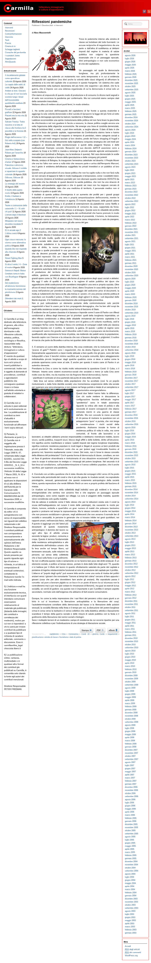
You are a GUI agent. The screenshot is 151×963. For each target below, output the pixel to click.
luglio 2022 (129, 207)
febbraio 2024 (130, 148)
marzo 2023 (130, 182)
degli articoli (132, 949)
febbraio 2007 (130, 781)
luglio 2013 (129, 542)
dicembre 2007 (131, 750)
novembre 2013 (131, 530)
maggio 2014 (130, 511)
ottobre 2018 (130, 347)
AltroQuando (10, 62)
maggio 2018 (130, 362)
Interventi (59, 25)
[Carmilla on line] (75, 8)
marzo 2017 (130, 406)
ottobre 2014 (130, 496)
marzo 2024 (130, 145)
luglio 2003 (129, 914)
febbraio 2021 (130, 260)
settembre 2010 (131, 647)
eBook (112, 630)
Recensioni (9, 31)
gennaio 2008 (130, 747)
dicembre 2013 (131, 527)
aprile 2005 (129, 849)
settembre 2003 (131, 908)
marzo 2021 (130, 257)
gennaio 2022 (130, 226)
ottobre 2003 (130, 905)
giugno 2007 (130, 768)
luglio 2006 (129, 802)
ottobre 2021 (130, 235)
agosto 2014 (130, 502)
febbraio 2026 (130, 74)
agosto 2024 (130, 130)
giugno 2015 (130, 471)
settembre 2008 (131, 722)
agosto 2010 (130, 651)
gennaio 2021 (130, 263)
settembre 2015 (131, 461)
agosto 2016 (130, 427)
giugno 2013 (130, 545)
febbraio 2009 (130, 706)
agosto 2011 (130, 613)
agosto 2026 (130, 55)
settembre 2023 (131, 164)
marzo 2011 (130, 629)
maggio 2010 (130, 660)
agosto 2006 (130, 799)
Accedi (128, 946)
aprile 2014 (129, 514)
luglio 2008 (129, 728)
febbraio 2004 (130, 892)
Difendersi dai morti (13, 298)
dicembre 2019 (131, 303)
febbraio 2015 (130, 483)
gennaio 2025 (130, 114)
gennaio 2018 (130, 375)
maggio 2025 (130, 102)
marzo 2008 (130, 740)
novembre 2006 (131, 790)
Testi (7, 40)
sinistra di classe (51, 637)
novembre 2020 (131, 269)
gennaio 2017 (130, 412)
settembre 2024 (131, 127)
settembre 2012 (131, 573)
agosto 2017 (130, 390)
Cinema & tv (10, 46)
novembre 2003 (131, 902)
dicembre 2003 (131, 899)
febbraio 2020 (130, 297)
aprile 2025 (129, 105)
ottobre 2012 (130, 570)
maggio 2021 (130, 251)
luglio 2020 (129, 282)
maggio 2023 (130, 176)
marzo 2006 (130, 815)
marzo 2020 (130, 294)
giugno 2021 (130, 248)
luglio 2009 (129, 691)
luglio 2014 (129, 505)
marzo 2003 (130, 927)
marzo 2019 (130, 331)
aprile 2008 (129, 737)
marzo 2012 (130, 592)
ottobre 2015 (130, 458)
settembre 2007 (131, 759)
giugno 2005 (130, 843)
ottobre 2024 (130, 124)
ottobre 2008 (130, 719)
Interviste (9, 37)
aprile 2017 (129, 403)
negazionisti (112, 634)
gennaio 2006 (130, 821)
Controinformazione (13, 34)
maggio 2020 (130, 288)
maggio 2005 (130, 846)
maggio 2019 (130, 325)
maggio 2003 (130, 920)
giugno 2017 (130, 396)
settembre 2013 (131, 536)
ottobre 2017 (130, 384)
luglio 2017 (129, 393)
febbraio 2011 (130, 632)
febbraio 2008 (130, 744)
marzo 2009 (130, 703)
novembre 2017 (131, 381)
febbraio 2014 (130, 520)
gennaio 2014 (130, 523)
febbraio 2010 (130, 669)
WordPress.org (131, 955)
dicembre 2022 (131, 192)
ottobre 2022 (130, 198)
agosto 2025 (130, 93)
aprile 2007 (129, 775)
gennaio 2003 (130, 933)
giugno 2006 (130, 806)
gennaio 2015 (130, 486)
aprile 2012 (129, 589)
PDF (99, 630)
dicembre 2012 (131, 564)
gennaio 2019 (130, 337)
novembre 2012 (131, 567)
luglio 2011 (129, 616)
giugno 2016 (130, 434)
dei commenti (133, 952)
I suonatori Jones (12, 55)
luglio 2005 (129, 840)
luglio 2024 (129, 133)
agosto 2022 (130, 204)
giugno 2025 (130, 99)
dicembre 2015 (131, 452)
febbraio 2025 (130, 111)
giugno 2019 (130, 322)
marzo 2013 (130, 554)
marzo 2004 (130, 889)
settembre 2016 (131, 424)
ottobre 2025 (130, 86)
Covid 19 (85, 634)
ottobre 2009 (130, 682)
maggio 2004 (130, 883)
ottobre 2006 (130, 793)
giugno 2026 (130, 62)
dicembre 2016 (131, 415)
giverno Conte (98, 634)
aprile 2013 (129, 551)
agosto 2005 (130, 837)
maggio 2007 (130, 771)
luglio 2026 (129, 58)
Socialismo (63, 637)
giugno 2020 (130, 285)
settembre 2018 (131, 350)
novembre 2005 (131, 827)
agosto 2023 (130, 167)
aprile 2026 (129, 68)
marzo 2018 (130, 368)
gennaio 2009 (130, 709)
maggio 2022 (130, 213)
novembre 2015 (131, 455)
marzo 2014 (130, 517)
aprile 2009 (129, 700)
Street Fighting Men (13, 258)
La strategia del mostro (15, 184)
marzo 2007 (130, 778)
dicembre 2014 (131, 489)
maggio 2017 (130, 399)
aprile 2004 (129, 886)
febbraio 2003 (130, 930)
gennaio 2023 (130, 189)
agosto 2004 (130, 874)
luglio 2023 (129, 170)
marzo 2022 (130, 220)
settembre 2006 (131, 796)
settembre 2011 (131, 610)
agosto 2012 (130, 576)
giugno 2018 (130, 359)
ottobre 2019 (130, 310)
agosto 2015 (130, 465)
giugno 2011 (130, 620)
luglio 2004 (129, 877)
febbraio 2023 (130, 186)
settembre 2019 (131, 313)
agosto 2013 (130, 539)
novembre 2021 (131, 232)
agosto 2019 (130, 316)
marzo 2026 (130, 71)
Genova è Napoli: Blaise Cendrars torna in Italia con (15, 273)
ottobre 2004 (130, 868)
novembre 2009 (131, 678)
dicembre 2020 (131, 266)
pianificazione (37, 637)
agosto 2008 (130, 725)
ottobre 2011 (130, 607)
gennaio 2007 (130, 784)
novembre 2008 (131, 716)
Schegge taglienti (12, 49)
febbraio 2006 (130, 818)
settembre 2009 (131, 685)
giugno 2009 (130, 694)
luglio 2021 (129, 244)
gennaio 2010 (130, 672)
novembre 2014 (131, 492)
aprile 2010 (129, 663)
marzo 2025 (130, 108)
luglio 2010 (129, 654)
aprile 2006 (129, 812)
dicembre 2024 (131, 117)
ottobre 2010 (130, 644)
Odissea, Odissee (12, 177)
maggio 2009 (130, 697)
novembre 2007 (131, 753)
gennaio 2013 (130, 561)
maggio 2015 (130, 474)
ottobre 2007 (130, 756)
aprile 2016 (129, 440)
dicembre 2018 (131, 341)
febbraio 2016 (130, 446)
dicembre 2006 (131, 787)
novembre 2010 (131, 641)
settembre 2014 (131, 499)
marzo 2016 (130, 443)
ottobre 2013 (130, 533)
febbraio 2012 (130, 595)
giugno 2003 (130, 917)
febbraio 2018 (130, 372)
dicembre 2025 (131, 80)
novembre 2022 (131, 195)
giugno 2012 (130, 582)
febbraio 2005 (130, 855)
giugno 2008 (130, 731)
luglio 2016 (129, 430)
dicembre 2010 (131, 638)
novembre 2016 (131, 418)
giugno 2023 (130, 173)
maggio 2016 (130, 437)
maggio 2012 (130, 585)
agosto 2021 (130, 241)
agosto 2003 (130, 911)
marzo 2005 (130, 852)
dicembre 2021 (131, 229)
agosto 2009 (130, 688)
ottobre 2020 (130, 272)
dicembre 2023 (131, 155)
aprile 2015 (129, 477)
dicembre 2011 (131, 601)
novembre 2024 (131, 120)
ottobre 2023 (130, 161)
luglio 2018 (129, 356)
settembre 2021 (131, 238)
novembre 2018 (131, 344)
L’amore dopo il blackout (15, 215)
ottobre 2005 (130, 830)
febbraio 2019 (130, 334)
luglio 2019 (129, 319)
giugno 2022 (130, 210)
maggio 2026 (130, 65)
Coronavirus (73, 634)
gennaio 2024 (130, 151)
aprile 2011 (129, 626)
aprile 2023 (129, 179)
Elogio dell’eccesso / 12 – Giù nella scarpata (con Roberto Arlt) (16, 140)
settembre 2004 (131, 871)
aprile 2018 (129, 365)
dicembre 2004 (131, 861)
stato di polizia (75, 637)
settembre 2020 (131, 275)
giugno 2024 (130, 136)
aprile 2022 (129, 217)
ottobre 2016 (130, 421)
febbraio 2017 (130, 409)
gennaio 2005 (130, 858)
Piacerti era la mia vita (14, 115)
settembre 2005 (131, 833)
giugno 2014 (130, 508)
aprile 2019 (129, 328)
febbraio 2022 (130, 223)
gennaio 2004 (130, 895)
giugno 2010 (130, 657)
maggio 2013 (130, 548)
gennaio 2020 (130, 300)
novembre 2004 (131, 864)
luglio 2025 (129, 96)
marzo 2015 (130, 480)
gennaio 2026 (130, 77)
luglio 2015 (129, 468)
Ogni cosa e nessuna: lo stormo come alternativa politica (15, 242)
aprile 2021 (129, 254)
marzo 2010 (130, 666)
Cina (63, 634)
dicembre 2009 (131, 675)
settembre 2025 (131, 89)
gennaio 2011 (130, 635)
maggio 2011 (130, 623)
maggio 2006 (130, 809)
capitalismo (54, 634)
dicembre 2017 (131, 378)
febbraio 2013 (130, 558)
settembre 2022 (131, 201)
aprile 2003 (129, 923)
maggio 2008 (130, 734)
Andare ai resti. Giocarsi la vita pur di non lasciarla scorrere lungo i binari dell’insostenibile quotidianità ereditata (16, 97)
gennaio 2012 (130, 598)
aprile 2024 (129, 142)
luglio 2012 (129, 579)
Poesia (8, 43)
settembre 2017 (131, 387)
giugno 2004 (130, 880)
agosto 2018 (130, 353)
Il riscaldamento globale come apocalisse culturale (15, 78)
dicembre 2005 (131, 824)
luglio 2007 (129, 765)
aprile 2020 (129, 291)
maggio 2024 (130, 139)
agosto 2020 (130, 279)
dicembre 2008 (131, 713)
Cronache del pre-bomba (15, 52)
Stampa (85, 630)
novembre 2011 (131, 604)
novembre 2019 (131, 306)
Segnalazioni (10, 59)
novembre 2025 (131, 83)
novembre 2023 (131, 158)
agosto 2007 (130, 762)
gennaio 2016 (130, 449)
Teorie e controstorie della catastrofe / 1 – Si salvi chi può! (16, 208)
